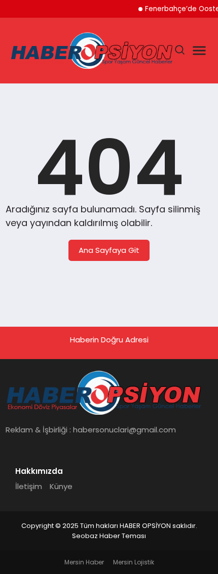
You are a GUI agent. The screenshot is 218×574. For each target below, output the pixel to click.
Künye (61, 486)
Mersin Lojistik (133, 562)
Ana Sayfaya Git (109, 250)
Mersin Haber (84, 562)
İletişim (28, 486)
